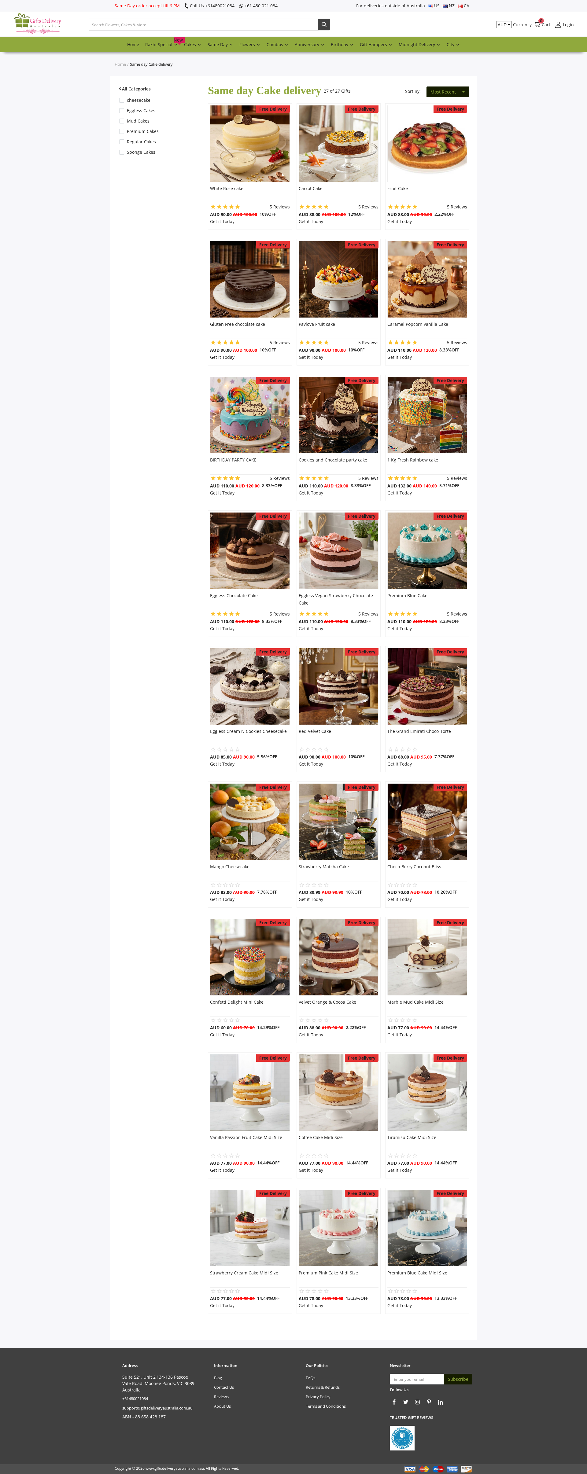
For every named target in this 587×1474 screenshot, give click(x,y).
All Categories (136, 89)
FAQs (310, 1377)
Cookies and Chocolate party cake (333, 460)
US (436, 6)
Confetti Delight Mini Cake (237, 1002)
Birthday (340, 44)
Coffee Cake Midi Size (321, 1137)
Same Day (218, 44)
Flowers (247, 44)
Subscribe (458, 1379)
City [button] (451, 44)
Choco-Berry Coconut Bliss (414, 866)
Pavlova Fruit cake (317, 324)
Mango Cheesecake (229, 866)
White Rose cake (226, 188)
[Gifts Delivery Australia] (32, 24)
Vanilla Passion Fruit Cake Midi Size (246, 1137)
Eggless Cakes (141, 110)
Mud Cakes (138, 121)
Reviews (221, 1396)
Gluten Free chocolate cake (237, 324)
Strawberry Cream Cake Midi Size (244, 1273)
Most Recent (443, 92)
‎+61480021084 (135, 1398)
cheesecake (138, 100)
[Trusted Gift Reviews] (402, 1437)
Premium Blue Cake (407, 595)
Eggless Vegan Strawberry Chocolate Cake (336, 599)
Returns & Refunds (323, 1387)
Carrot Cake (311, 188)
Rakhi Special (163, 42)
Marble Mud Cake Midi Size (415, 1002)
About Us (222, 1406)
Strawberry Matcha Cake (324, 866)
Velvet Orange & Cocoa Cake (327, 1002)
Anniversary (307, 44)
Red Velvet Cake (315, 731)
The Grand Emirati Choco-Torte (419, 731)
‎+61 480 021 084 (260, 6)
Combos (275, 44)
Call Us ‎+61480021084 (211, 6)
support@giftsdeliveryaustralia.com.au (157, 1408)
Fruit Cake (397, 188)
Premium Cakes (143, 131)
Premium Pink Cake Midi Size (328, 1273)
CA (466, 6)
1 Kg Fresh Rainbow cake (412, 460)
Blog (218, 1377)
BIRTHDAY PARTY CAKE (233, 460)
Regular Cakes (141, 142)
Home (133, 44)
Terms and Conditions (326, 1406)
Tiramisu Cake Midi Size (411, 1137)
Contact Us (224, 1387)
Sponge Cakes (141, 152)
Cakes (190, 44)
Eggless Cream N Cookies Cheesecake (248, 731)
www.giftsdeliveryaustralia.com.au (175, 1468)
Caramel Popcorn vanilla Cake (417, 324)
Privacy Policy (318, 1396)
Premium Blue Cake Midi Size (417, 1273)
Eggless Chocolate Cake (234, 595)
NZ (451, 6)
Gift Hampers (374, 44)
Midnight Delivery (417, 44)
